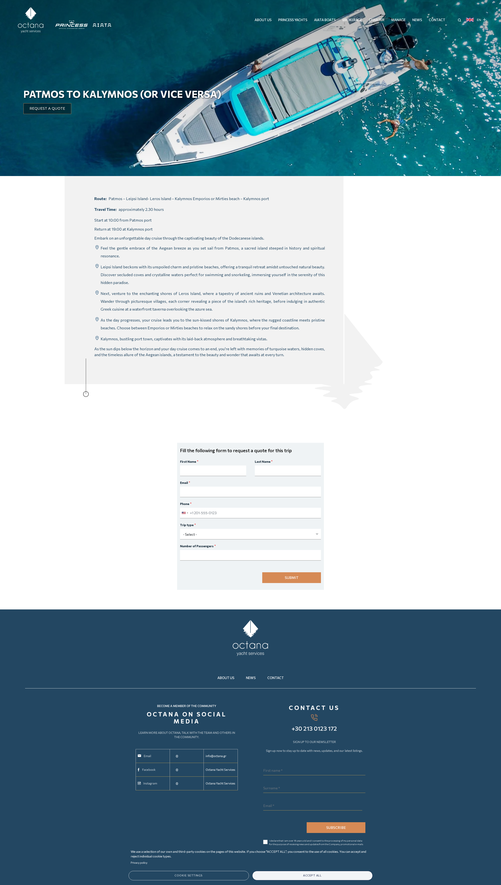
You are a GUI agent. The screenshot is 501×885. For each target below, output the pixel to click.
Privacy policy (139, 862)
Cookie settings (189, 875)
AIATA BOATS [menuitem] (325, 20)
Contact (275, 678)
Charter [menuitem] (376, 20)
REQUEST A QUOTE (47, 108)
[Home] (32, 20)
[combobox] (184, 513)
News (251, 678)
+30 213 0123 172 (314, 728)
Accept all (312, 875)
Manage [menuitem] (398, 20)
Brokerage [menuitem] (352, 20)
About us (225, 678)
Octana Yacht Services (220, 769)
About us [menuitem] (263, 20)
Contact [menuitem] (437, 20)
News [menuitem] (417, 20)
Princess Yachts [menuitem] (292, 20)
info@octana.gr (216, 756)
